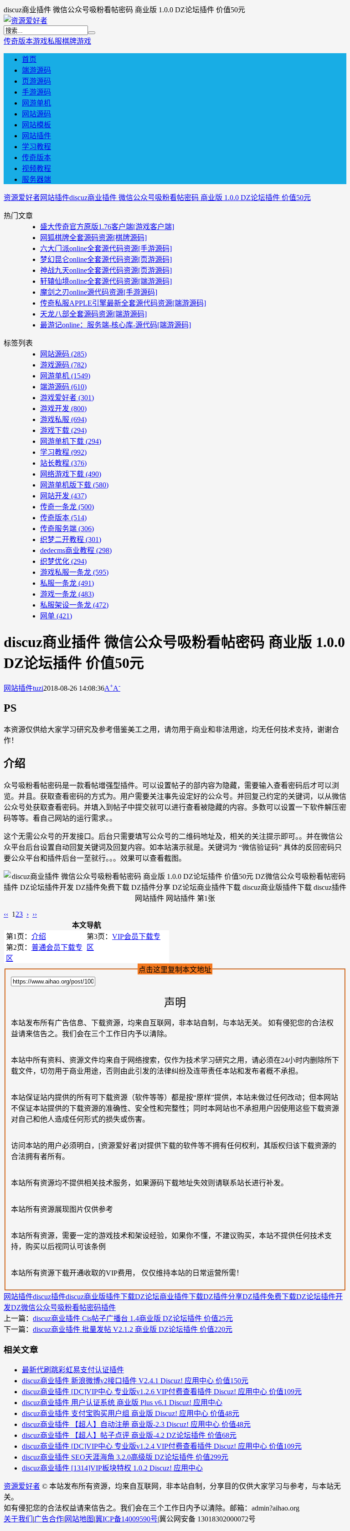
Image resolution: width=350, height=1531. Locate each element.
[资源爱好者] (25, 21)
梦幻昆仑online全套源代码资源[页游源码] (106, 259)
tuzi (38, 688)
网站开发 (63, 496)
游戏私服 (47, 41)
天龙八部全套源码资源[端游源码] (93, 314)
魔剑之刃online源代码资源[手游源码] (98, 292)
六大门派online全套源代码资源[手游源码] (106, 248)
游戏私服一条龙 (74, 572)
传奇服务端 (67, 528)
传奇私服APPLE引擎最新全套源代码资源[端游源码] (123, 303)
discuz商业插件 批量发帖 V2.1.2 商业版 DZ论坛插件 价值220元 (132, 1329)
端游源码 (36, 70)
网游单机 (36, 103)
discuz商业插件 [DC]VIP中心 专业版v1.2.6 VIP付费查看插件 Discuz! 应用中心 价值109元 (162, 1391)
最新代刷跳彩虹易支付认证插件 (73, 1370)
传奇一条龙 (67, 507)
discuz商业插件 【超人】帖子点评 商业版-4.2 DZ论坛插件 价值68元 (129, 1435)
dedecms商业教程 (76, 550)
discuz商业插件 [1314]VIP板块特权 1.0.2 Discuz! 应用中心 (112, 1468)
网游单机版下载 (74, 485)
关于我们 (18, 1519)
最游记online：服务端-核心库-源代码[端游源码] (115, 325)
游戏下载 (63, 430)
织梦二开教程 (70, 539)
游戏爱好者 (67, 398)
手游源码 (36, 92)
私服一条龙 (67, 583)
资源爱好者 (22, 197)
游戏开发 (63, 408)
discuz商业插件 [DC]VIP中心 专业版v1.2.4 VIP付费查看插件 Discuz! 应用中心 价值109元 (162, 1446)
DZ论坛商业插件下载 (169, 1296)
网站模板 (36, 125)
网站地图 (79, 1519)
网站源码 (36, 114)
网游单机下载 (70, 441)
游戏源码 (63, 365)
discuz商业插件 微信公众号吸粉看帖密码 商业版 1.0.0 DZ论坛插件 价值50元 (190, 197)
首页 (29, 59)
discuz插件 (49, 1296)
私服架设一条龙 (74, 605)
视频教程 (36, 168)
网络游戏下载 (70, 474)
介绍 (38, 936)
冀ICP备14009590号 (126, 1519)
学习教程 (36, 147)
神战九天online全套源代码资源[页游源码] (106, 270)
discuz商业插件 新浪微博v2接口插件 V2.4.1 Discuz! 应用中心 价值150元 (135, 1381)
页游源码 (36, 81)
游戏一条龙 (67, 594)
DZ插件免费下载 (269, 1296)
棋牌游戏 (76, 41)
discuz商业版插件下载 (100, 1296)
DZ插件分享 (222, 1296)
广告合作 (48, 1519)
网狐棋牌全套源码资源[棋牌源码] (93, 237)
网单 (56, 616)
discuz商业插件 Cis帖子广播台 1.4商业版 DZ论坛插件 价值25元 (133, 1318)
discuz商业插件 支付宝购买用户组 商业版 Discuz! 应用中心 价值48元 (130, 1413)
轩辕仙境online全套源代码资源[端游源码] (106, 281)
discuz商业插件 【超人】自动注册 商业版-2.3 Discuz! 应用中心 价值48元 (136, 1424)
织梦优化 (63, 561)
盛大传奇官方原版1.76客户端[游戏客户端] (107, 227)
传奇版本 (18, 41)
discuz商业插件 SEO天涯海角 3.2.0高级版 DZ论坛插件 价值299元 (125, 1457)
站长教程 (63, 463)
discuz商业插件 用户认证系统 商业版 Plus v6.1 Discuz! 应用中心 (122, 1402)
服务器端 (36, 179)
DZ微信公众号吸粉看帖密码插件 (63, 1307)
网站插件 (36, 136)
